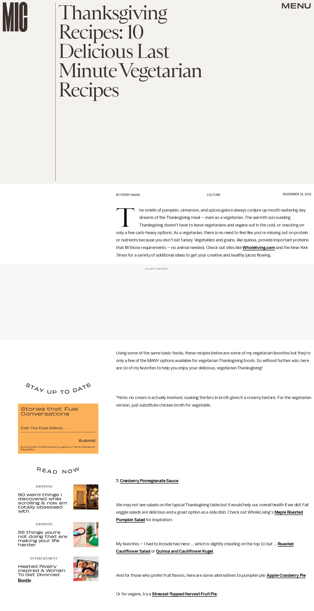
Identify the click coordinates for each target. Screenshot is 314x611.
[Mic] (15, 17)
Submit (87, 440)
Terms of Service (82, 447)
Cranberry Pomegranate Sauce (149, 480)
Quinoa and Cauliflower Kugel (184, 551)
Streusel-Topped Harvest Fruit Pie (184, 594)
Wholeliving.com (259, 247)
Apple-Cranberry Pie (286, 575)
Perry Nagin (130, 195)
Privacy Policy (27, 449)
